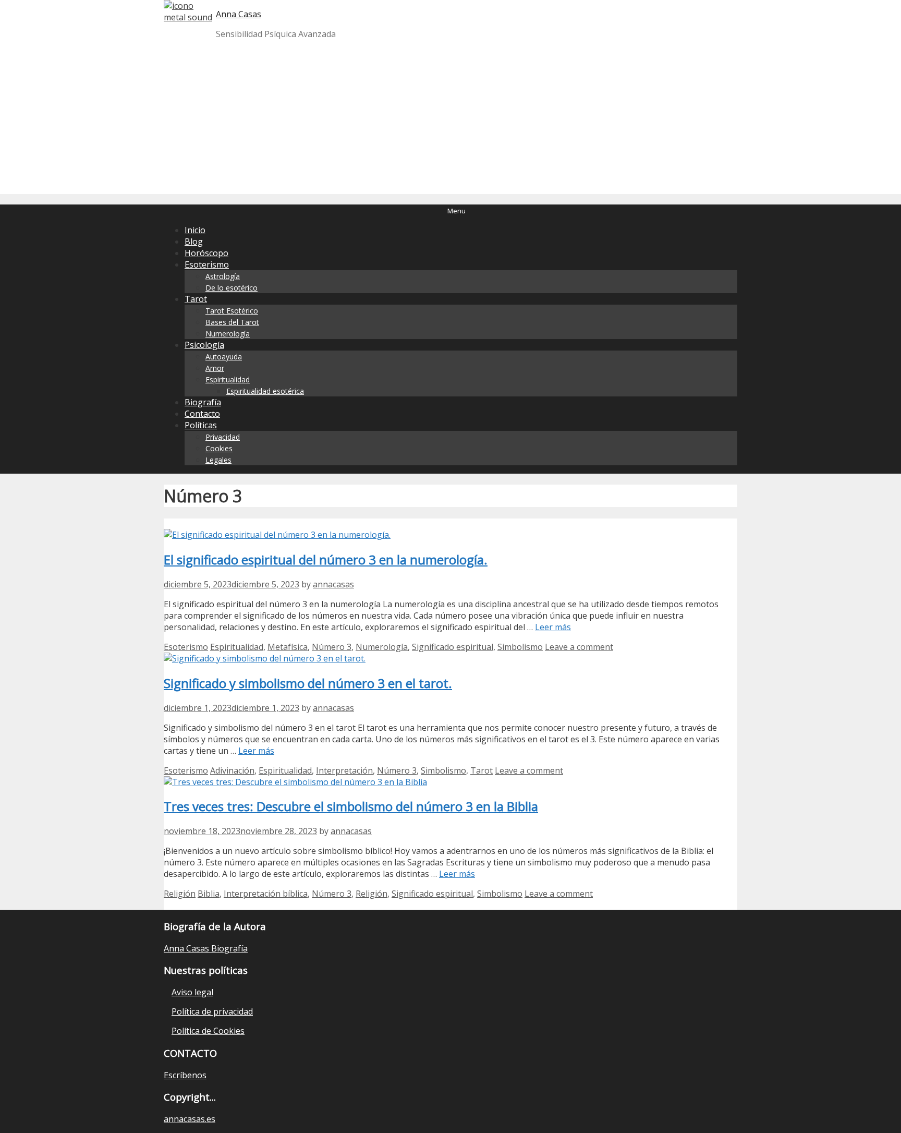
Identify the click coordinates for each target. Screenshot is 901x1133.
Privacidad (222, 437)
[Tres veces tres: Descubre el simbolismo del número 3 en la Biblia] (295, 782)
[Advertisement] (450, 121)
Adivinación (232, 770)
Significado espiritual (452, 647)
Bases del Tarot (232, 322)
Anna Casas (238, 14)
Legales (218, 460)
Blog (194, 241)
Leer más (553, 627)
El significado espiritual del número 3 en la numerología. (326, 559)
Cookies (219, 448)
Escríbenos (185, 1075)
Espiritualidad (227, 379)
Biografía (203, 402)
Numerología (227, 334)
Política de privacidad (212, 1011)
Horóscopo (206, 253)
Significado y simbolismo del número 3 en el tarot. (308, 683)
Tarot (196, 299)
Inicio (195, 230)
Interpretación (344, 770)
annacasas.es (189, 1119)
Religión (180, 893)
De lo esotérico (231, 288)
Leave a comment (579, 647)
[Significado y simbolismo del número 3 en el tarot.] (265, 658)
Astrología (222, 276)
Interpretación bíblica (266, 893)
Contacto (202, 413)
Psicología (204, 345)
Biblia (209, 893)
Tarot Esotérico (231, 311)
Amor (214, 368)
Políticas (201, 425)
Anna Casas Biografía (206, 948)
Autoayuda (223, 356)
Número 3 (331, 647)
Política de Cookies (208, 1030)
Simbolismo (520, 647)
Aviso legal (192, 992)
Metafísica (287, 647)
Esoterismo (207, 264)
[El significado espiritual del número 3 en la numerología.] (277, 534)
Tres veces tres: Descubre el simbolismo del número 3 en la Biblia (351, 806)
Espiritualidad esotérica (265, 391)
